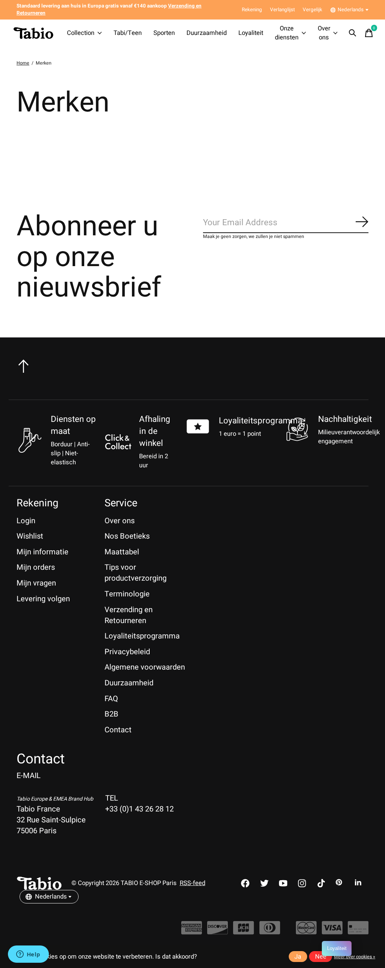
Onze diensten (287, 33)
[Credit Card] (358, 932)
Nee (320, 956)
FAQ (111, 698)
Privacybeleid (127, 651)
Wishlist (30, 536)
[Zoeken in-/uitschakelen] (352, 33)
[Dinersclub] (269, 932)
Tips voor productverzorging (136, 573)
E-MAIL (29, 775)
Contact (118, 729)
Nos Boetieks (127, 536)
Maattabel (122, 551)
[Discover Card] (217, 932)
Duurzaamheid (206, 33)
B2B (111, 714)
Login (26, 520)
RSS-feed (192, 883)
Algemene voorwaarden (145, 667)
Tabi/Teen (128, 33)
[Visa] (332, 932)
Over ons (324, 33)
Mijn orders (36, 567)
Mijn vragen (36, 583)
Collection (80, 33)
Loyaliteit (250, 33)
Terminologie (127, 594)
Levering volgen (43, 598)
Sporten (164, 33)
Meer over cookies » (354, 956)
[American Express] (191, 932)
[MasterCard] (306, 932)
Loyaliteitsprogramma (260, 421)
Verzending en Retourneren (129, 615)
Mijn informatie (42, 551)
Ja (297, 956)
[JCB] (243, 932)
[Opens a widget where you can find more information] (28, 954)
